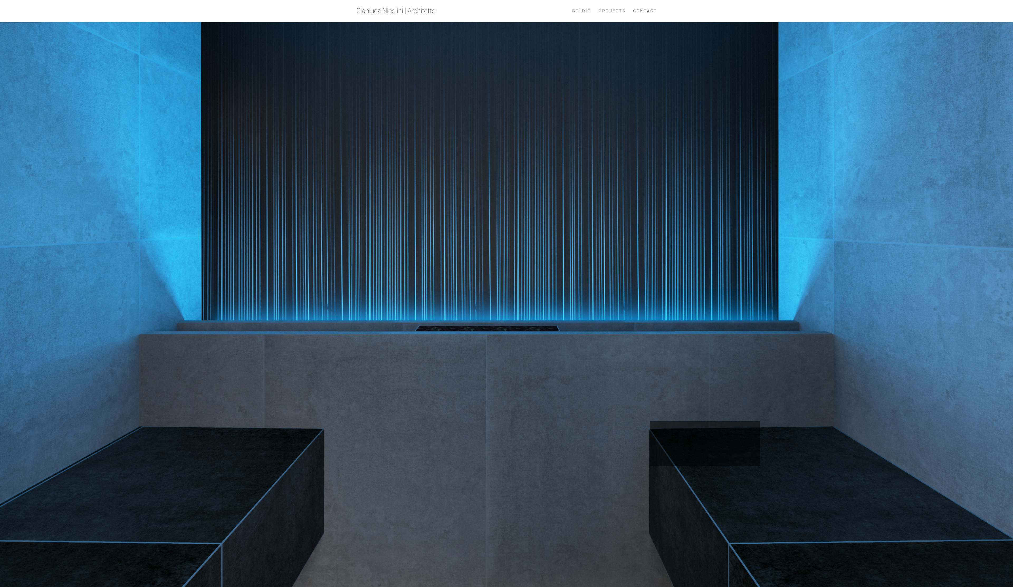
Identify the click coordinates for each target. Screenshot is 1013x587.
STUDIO (581, 10)
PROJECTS (612, 10)
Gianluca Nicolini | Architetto (396, 11)
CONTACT (645, 10)
